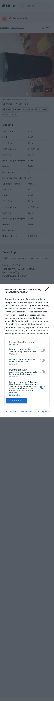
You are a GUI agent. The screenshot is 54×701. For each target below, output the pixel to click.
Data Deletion (10, 411)
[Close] (48, 290)
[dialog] (27, 350)
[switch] (42, 350)
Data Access (27, 411)
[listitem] (27, 343)
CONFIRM (16, 401)
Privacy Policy (44, 411)
